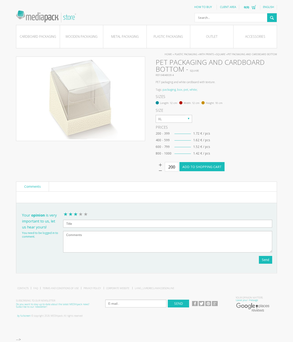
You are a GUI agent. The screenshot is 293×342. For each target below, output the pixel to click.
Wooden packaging (81, 36)
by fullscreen (24, 315)
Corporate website (117, 288)
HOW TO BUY (203, 7)
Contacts (23, 288)
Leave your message (247, 300)
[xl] (174, 119)
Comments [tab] (32, 186)
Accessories (255, 36)
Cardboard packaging (38, 36)
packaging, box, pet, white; (180, 89)
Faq (35, 288)
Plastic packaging (168, 36)
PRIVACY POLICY (92, 288)
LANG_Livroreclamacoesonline (154, 288)
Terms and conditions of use (61, 288)
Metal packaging (125, 36)
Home (168, 54)
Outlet (211, 36)
